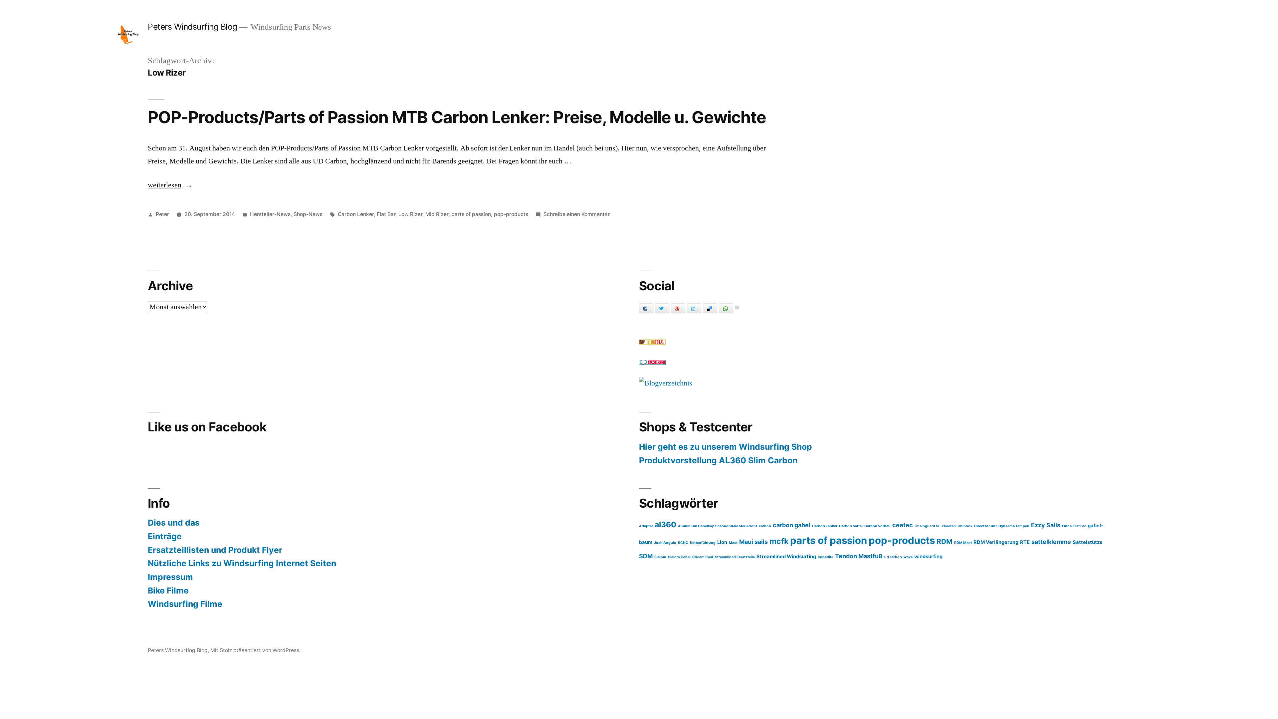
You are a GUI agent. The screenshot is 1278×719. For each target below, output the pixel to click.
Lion (722, 542)
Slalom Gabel (679, 557)
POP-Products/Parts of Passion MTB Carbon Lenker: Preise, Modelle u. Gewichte (457, 117)
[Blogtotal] (652, 342)
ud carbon (893, 557)
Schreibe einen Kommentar (576, 214)
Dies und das (174, 523)
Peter (162, 214)
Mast (733, 543)
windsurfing (928, 557)
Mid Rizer (436, 214)
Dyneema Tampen (1013, 526)
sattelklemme (1051, 541)
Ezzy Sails (1045, 525)
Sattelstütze (1088, 542)
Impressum (170, 577)
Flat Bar (386, 214)
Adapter (646, 526)
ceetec (902, 525)
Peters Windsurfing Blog (192, 27)
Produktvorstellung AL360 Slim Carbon (718, 460)
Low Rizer (410, 214)
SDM (646, 556)
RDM (945, 541)
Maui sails (753, 541)
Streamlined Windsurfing (786, 557)
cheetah (949, 526)
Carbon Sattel (851, 526)
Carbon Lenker (356, 214)
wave (908, 557)
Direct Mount (985, 526)
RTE (1025, 542)
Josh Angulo (665, 543)
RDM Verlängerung (995, 542)
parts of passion (471, 214)
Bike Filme (168, 591)
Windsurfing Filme (185, 604)
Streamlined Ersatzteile (735, 557)
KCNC (683, 543)
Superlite (825, 557)
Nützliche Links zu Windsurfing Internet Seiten (242, 563)
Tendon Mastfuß (859, 556)
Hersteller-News (270, 214)
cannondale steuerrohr (737, 526)
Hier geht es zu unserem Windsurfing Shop (725, 447)
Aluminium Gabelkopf (697, 526)
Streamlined (702, 557)
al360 (665, 524)
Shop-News (308, 214)
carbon (765, 526)
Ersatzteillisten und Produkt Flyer (215, 550)
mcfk (778, 541)
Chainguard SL (927, 526)
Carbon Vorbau (877, 526)
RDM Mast (963, 543)
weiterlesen (169, 185)
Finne (1067, 526)
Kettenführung (703, 543)
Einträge (165, 536)
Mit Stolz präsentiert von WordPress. (255, 650)
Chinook (965, 526)
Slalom (660, 557)
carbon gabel (791, 525)
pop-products (511, 214)
